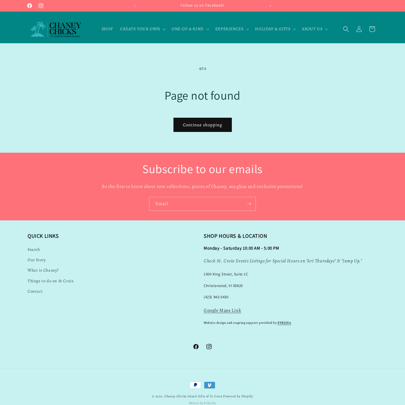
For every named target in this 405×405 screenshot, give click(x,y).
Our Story (37, 260)
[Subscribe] (249, 204)
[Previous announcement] (134, 5)
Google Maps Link (222, 310)
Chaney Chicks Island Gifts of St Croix (193, 396)
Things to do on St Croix (51, 281)
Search (34, 249)
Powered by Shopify (238, 396)
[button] (142, 29)
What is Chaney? (43, 270)
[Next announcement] (270, 5)
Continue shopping (202, 125)
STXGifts (284, 323)
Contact (35, 291)
